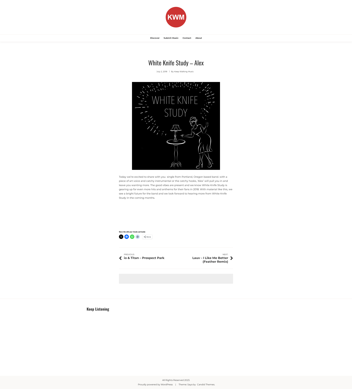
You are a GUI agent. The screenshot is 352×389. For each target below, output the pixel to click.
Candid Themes (206, 384)
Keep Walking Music (184, 71)
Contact (187, 38)
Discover (155, 38)
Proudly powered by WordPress (155, 384)
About (198, 38)
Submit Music (171, 38)
